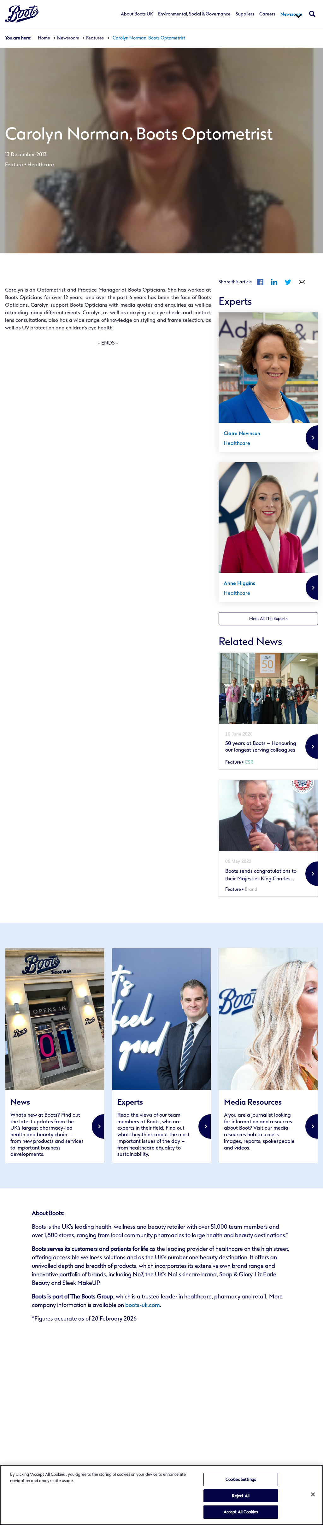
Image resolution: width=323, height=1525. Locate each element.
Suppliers (245, 14)
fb (260, 282)
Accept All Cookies (241, 1512)
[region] (161, 1495)
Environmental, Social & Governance (194, 14)
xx (54, 1055)
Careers (267, 14)
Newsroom (291, 14)
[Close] (313, 1494)
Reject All (241, 1495)
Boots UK (21, 14)
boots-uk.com (142, 1305)
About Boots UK (137, 14)
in (274, 282)
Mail (302, 282)
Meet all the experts (268, 618)
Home (44, 38)
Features (95, 38)
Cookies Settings (241, 1479)
